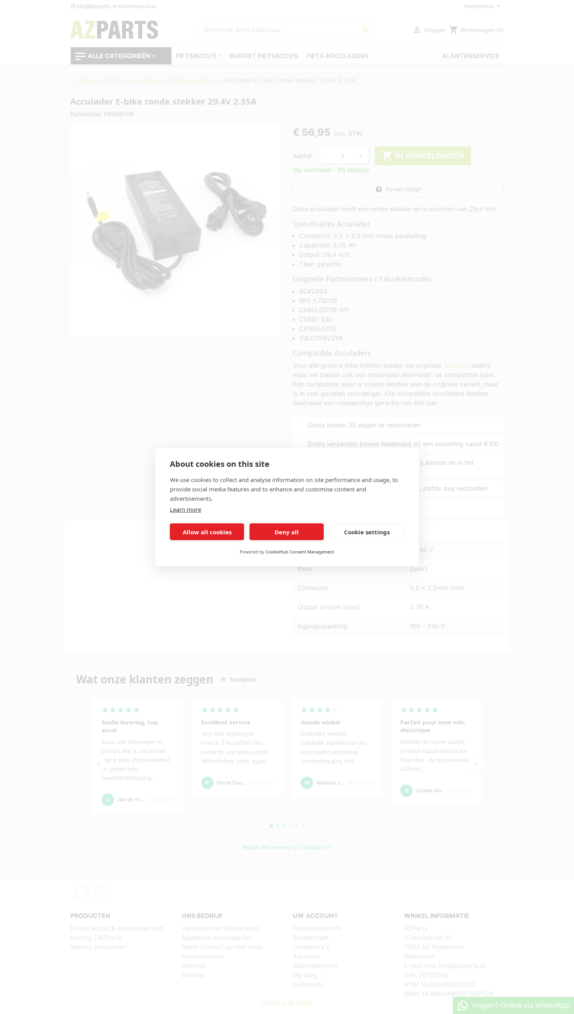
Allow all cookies (207, 532)
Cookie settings (367, 532)
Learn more (185, 509)
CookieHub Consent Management (300, 552)
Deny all (287, 532)
